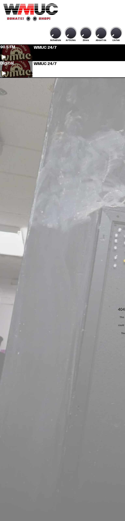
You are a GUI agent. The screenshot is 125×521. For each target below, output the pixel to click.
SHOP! (45, 18)
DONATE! (15, 18)
